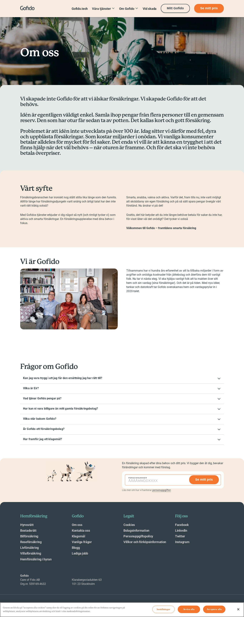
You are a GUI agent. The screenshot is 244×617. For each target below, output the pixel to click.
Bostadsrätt (28, 530)
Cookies (129, 525)
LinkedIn (181, 530)
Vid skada (149, 9)
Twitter (180, 536)
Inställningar (163, 609)
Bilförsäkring (29, 536)
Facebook (182, 525)
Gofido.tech (80, 9)
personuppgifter (161, 490)
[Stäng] (238, 609)
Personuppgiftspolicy (138, 536)
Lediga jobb (80, 553)
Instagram (182, 542)
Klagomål (78, 536)
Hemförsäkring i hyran (36, 559)
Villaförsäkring (30, 553)
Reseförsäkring (31, 542)
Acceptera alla (214, 609)
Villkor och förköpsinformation (144, 542)
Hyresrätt (26, 525)
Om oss (77, 525)
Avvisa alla (189, 609)
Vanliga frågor (82, 542)
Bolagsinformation (136, 530)
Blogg (76, 548)
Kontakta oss (81, 530)
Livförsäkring (29, 548)
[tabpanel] (173, 480)
